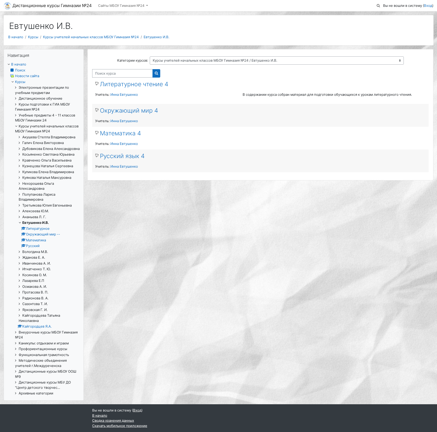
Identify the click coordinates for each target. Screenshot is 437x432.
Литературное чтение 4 (134, 84)
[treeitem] (44, 229)
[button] (378, 6)
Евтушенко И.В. (156, 37)
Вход (428, 5)
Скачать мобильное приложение (119, 426)
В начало (15, 37)
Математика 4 (120, 133)
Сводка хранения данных (113, 420)
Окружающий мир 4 (129, 110)
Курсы (33, 37)
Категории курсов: (132, 60)
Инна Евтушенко (124, 94)
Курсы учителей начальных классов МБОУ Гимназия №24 (91, 37)
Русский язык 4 (122, 155)
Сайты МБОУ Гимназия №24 (121, 5)
